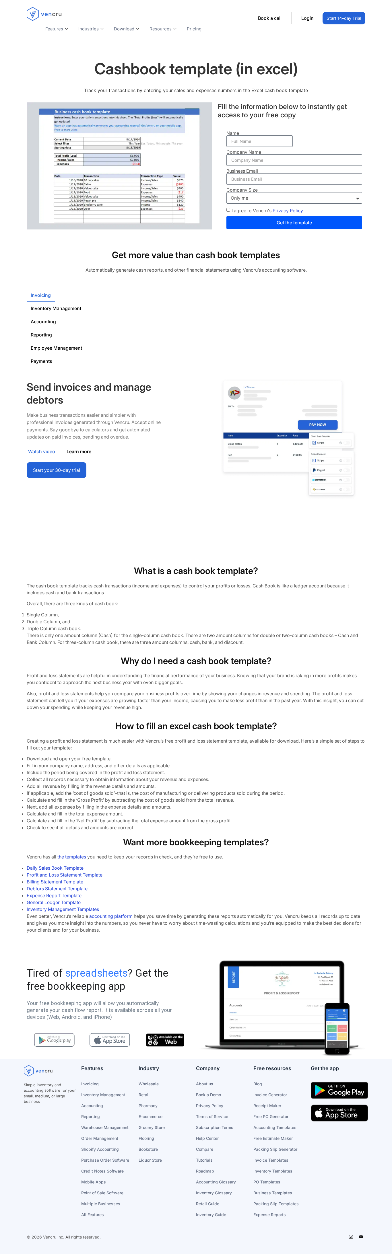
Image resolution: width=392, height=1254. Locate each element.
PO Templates (266, 1181)
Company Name (243, 152)
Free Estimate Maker (273, 1138)
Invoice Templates (270, 1160)
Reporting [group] (41, 335)
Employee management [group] (56, 348)
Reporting (90, 1116)
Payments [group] (41, 361)
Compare (204, 1149)
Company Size (242, 190)
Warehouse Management (105, 1127)
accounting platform (110, 916)
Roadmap (205, 1171)
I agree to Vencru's (267, 210)
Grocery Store (152, 1127)
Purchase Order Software (105, 1160)
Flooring (146, 1138)
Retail (144, 1094)
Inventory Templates (272, 1171)
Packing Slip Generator (275, 1149)
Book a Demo (208, 1094)
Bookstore (148, 1149)
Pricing (194, 29)
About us (204, 1083)
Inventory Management (103, 1094)
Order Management (99, 1138)
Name (232, 133)
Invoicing (90, 1083)
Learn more (79, 451)
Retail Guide (207, 1203)
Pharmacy (148, 1105)
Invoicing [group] (41, 295)
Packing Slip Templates (276, 1203)
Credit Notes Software (102, 1171)
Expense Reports (269, 1214)
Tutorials (204, 1160)
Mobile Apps (93, 1181)
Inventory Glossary (214, 1192)
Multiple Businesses (100, 1203)
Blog (257, 1083)
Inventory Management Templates (63, 909)
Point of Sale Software (102, 1192)
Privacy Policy (288, 210)
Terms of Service (212, 1116)
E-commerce (150, 1116)
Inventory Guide (211, 1214)
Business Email (242, 171)
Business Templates (272, 1192)
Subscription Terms (214, 1127)
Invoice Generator (270, 1094)
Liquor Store (150, 1160)
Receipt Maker (267, 1105)
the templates (71, 857)
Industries (88, 29)
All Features (92, 1214)
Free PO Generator (270, 1116)
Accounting (92, 1105)
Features (54, 29)
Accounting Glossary (216, 1181)
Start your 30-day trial (56, 470)
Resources (161, 29)
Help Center (207, 1138)
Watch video (41, 451)
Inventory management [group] (56, 308)
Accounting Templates (274, 1127)
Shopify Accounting (100, 1149)
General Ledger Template (54, 902)
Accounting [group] (43, 321)
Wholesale (149, 1083)
